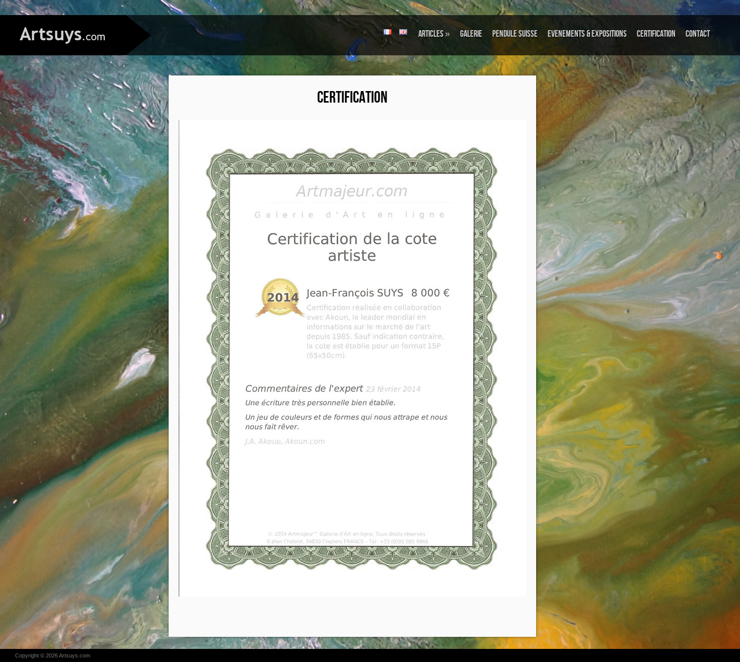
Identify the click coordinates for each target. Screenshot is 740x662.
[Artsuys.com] (63, 34)
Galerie (471, 34)
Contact (698, 34)
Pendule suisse (515, 34)
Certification (656, 34)
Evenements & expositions (587, 34)
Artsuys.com (74, 655)
